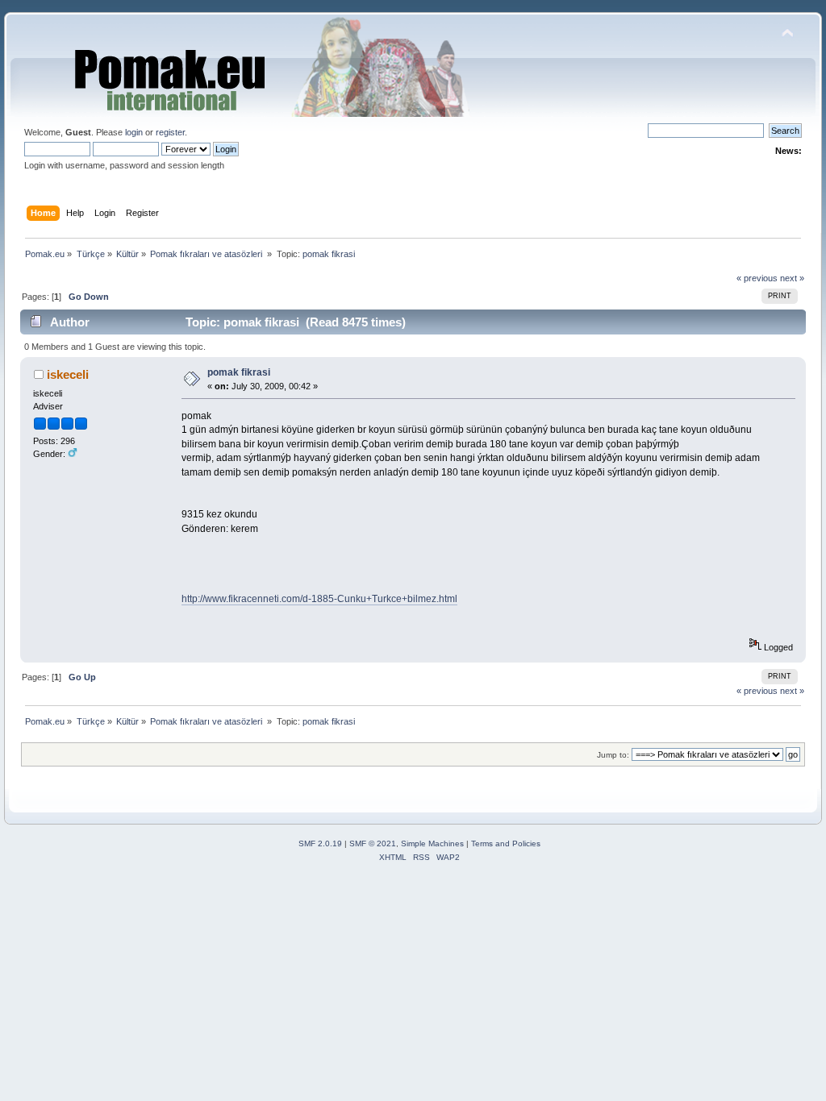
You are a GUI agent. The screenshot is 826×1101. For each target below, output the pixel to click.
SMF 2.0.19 (320, 843)
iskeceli (68, 374)
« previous (757, 278)
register (170, 132)
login (134, 132)
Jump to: (613, 754)
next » (792, 278)
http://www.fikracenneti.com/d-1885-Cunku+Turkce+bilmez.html (319, 599)
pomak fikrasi (238, 372)
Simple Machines (432, 843)
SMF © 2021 (372, 843)
